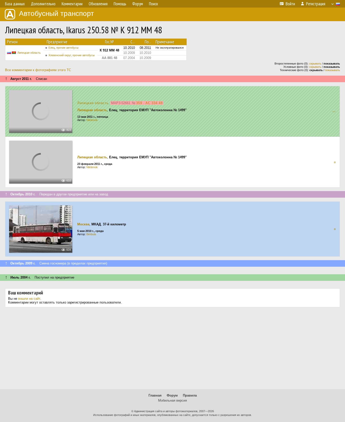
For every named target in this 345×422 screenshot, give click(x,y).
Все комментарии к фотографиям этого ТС (38, 70)
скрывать (315, 63)
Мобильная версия (172, 400)
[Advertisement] (172, 350)
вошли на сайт (29, 298)
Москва (83, 224)
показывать (332, 70)
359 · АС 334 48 (149, 103)
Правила (190, 395)
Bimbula (91, 234)
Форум (172, 395)
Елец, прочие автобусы (63, 47)
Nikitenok (92, 120)
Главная (155, 395)
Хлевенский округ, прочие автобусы (71, 55)
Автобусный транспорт (56, 13)
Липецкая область (29, 52)
